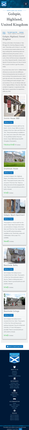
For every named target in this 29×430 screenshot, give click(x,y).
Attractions (14, 373)
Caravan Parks (14, 406)
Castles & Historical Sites (14, 376)
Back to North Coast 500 (15, 346)
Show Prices (9, 122)
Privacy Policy (15, 429)
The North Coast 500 (12, 32)
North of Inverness (14, 418)
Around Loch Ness (14, 386)
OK (20, 429)
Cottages (14, 408)
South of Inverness (14, 419)
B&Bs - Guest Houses (14, 405)
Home (4, 32)
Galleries (14, 396)
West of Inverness (14, 416)
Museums (14, 371)
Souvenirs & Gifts (14, 394)
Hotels (14, 403)
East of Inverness (14, 415)
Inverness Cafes (14, 383)
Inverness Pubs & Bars (14, 384)
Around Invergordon (14, 387)
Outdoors (14, 374)
